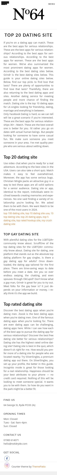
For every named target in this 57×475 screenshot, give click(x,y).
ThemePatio (39, 466)
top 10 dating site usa (37, 213)
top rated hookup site (28, 220)
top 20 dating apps (31, 216)
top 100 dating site (14, 213)
